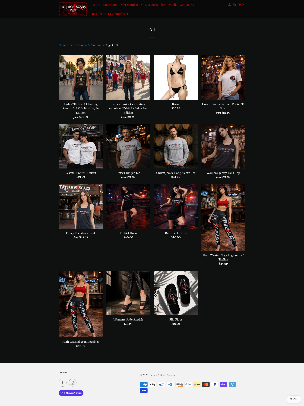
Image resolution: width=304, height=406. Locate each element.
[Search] (235, 5)
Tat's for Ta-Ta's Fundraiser (109, 14)
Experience (110, 4)
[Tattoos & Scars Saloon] (73, 9)
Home (95, 4)
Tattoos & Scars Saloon (162, 375)
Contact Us (187, 4)
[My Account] (230, 5)
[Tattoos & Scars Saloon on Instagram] (73, 383)
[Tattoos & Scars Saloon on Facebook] (63, 383)
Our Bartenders (155, 4)
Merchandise (129, 4)
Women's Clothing (90, 45)
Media (173, 4)
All (73, 45)
